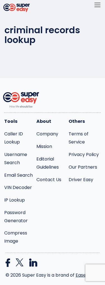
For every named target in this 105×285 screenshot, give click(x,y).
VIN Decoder (18, 187)
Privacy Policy (84, 154)
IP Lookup (14, 200)
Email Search (18, 175)
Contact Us (48, 179)
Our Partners (83, 167)
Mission (44, 146)
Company (47, 134)
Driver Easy (81, 179)
